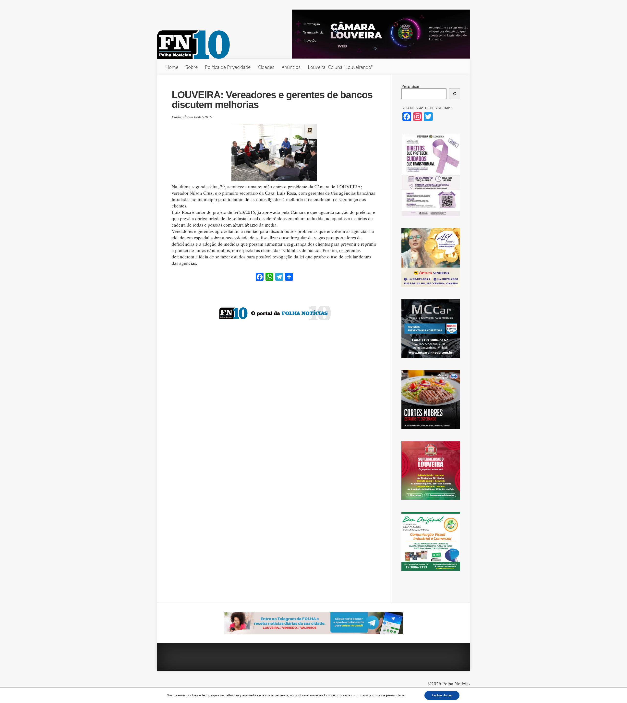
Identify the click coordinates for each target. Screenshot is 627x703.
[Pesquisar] (454, 93)
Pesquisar (410, 86)
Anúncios (291, 67)
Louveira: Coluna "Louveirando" (340, 67)
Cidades (266, 67)
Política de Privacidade (228, 67)
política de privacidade (386, 695)
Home (172, 67)
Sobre (192, 67)
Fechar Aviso (442, 695)
